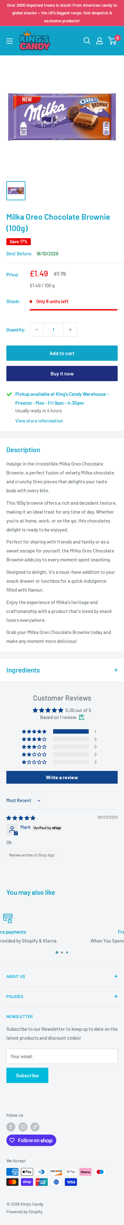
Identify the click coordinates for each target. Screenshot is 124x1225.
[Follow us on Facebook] (10, 1126)
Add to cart (62, 353)
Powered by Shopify (24, 1211)
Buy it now (62, 373)
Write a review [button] (62, 777)
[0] (112, 41)
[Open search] (87, 40)
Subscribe (27, 1075)
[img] (20, 818)
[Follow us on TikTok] (35, 1126)
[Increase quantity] (70, 329)
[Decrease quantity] (36, 329)
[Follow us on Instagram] (22, 1126)
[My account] (99, 40)
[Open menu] (9, 41)
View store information (39, 421)
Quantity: (16, 329)
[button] (34, 731)
